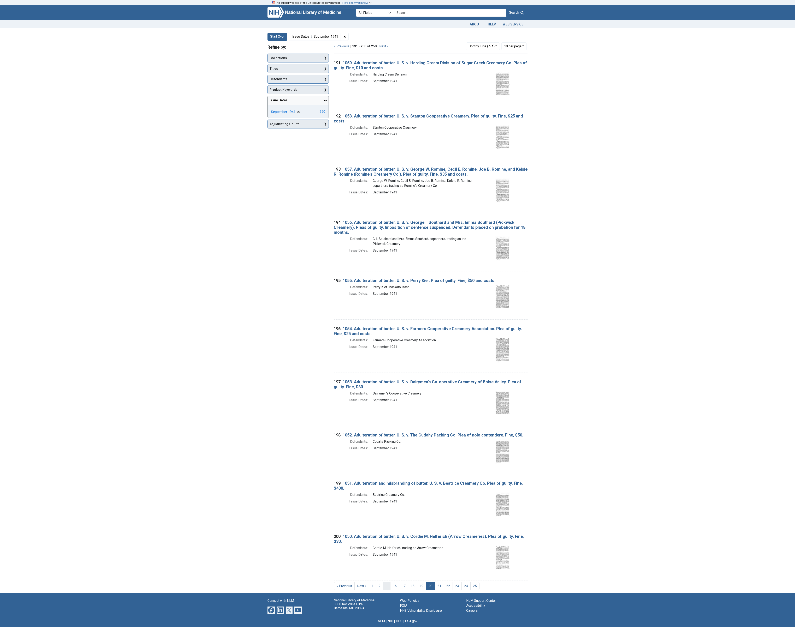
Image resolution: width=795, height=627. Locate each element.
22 (448, 586)
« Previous (341, 46)
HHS (399, 621)
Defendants (278, 79)
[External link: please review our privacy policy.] (271, 610)
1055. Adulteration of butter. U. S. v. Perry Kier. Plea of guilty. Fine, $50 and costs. (419, 280)
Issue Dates (279, 100)
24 (466, 586)
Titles (274, 69)
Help (492, 24)
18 (412, 586)
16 (395, 586)
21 (439, 586)
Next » (384, 46)
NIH (390, 621)
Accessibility (475, 606)
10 (513, 46)
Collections (278, 58)
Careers (472, 611)
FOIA (403, 606)
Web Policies (409, 601)
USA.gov (411, 621)
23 (457, 586)
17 (404, 586)
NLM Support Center (481, 601)
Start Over (277, 36)
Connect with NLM (280, 601)
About (475, 24)
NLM (381, 621)
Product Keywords (284, 90)
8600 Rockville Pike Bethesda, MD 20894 (349, 606)
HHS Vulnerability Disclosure (421, 611)
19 (421, 586)
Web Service (513, 24)
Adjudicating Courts (285, 124)
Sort (482, 46)
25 (475, 586)
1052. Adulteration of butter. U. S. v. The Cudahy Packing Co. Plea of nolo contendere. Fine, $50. (433, 435)
